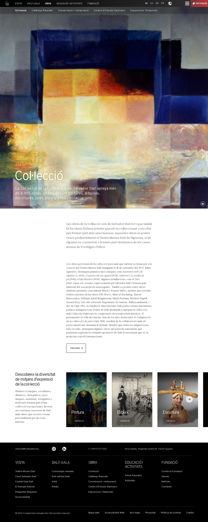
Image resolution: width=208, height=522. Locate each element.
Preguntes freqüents (26, 492)
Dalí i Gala (33, 3)
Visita (18, 3)
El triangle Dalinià (25, 487)
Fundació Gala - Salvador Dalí (6, 3)
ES (151, 3)
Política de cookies (171, 513)
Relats (55, 487)
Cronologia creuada (63, 471)
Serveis (165, 476)
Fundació (93, 3)
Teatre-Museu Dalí (25, 471)
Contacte (166, 487)
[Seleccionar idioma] (170, 3)
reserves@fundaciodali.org (26, 449)
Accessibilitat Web (115, 513)
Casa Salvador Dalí (25, 476)
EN (157, 3)
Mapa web (93, 513)
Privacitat (150, 513)
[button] (189, 399)
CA (146, 3)
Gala (54, 481)
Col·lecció (21, 11)
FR (162, 3)
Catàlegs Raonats (42, 11)
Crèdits (190, 513)
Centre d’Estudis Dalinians (102, 487)
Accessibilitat (22, 497)
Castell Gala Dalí (24, 481)
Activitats (130, 480)
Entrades (201, 3)
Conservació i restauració (73, 11)
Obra (48, 3)
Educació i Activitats (69, 3)
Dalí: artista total (61, 476)
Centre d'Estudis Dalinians (109, 11)
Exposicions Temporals (143, 11)
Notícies (165, 481)
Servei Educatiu (133, 475)
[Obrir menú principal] (187, 3)
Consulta (75, 348)
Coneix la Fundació (171, 471)
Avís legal (135, 513)
